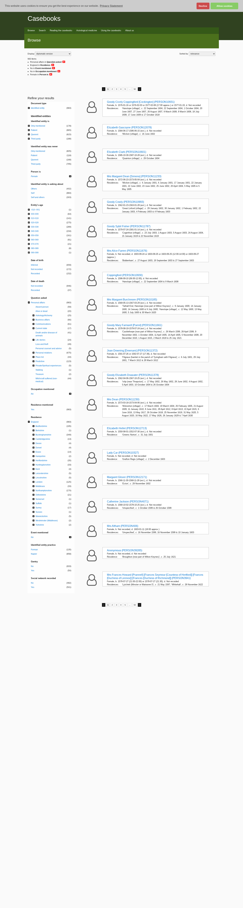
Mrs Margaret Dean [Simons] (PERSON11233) (134, 176)
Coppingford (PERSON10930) (125, 275)
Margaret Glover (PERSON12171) (127, 477)
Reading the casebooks (61, 30)
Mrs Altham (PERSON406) (122, 526)
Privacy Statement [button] (111, 5)
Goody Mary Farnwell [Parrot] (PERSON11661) (134, 325)
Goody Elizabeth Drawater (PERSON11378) (133, 375)
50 (135, 89)
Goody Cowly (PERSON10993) (125, 201)
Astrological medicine (86, 30)
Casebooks (44, 18)
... (129, 89)
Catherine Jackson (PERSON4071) (128, 501)
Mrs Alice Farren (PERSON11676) (127, 250)
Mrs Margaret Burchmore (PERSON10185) (132, 299)
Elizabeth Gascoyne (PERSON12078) (129, 127)
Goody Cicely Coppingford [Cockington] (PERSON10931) (141, 101)
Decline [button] (203, 6)
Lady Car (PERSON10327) (123, 452)
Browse (31, 30)
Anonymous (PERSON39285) (124, 550)
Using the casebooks (111, 30)
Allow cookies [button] (224, 6)
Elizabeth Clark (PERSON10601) (126, 151)
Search (42, 30)
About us (129, 30)
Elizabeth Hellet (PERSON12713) (127, 428)
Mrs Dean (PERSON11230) (123, 399)
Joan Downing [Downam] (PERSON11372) (132, 350)
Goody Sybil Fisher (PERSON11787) (128, 226)
